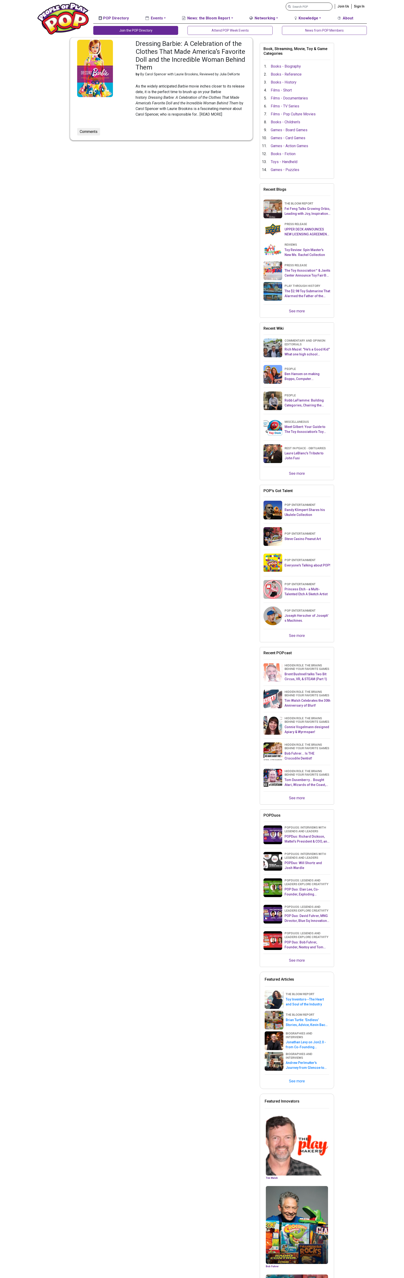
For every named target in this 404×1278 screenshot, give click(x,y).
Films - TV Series (285, 106)
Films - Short (281, 90)
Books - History (283, 82)
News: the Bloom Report (208, 18)
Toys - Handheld (284, 162)
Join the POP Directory (135, 30)
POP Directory (115, 18)
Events (156, 18)
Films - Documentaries (289, 98)
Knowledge (308, 18)
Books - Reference (286, 74)
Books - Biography (286, 66)
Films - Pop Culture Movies (293, 114)
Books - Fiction (283, 154)
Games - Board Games (289, 130)
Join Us (343, 6)
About (347, 18)
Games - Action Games (289, 146)
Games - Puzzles (285, 170)
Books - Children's (285, 122)
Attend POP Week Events (230, 30)
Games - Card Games (288, 138)
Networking (264, 18)
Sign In (359, 6)
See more (297, 311)
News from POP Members (324, 30)
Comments (88, 131)
